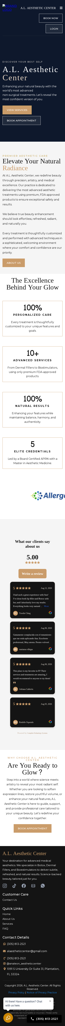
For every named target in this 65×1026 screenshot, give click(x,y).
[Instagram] (5, 886)
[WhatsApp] (43, 886)
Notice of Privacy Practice (42, 992)
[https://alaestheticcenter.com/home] (10, 8)
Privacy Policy (16, 992)
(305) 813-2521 (16, 944)
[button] (60, 8)
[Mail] (33, 886)
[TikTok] (14, 886)
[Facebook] (23, 886)
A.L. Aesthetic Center (24, 853)
